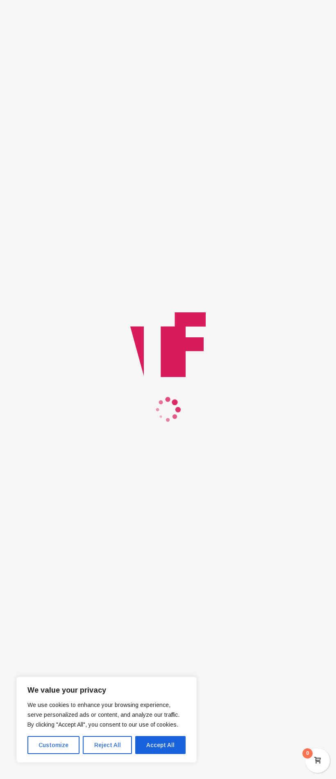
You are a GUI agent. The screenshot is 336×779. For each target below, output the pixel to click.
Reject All (107, 745)
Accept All (160, 745)
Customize (53, 745)
